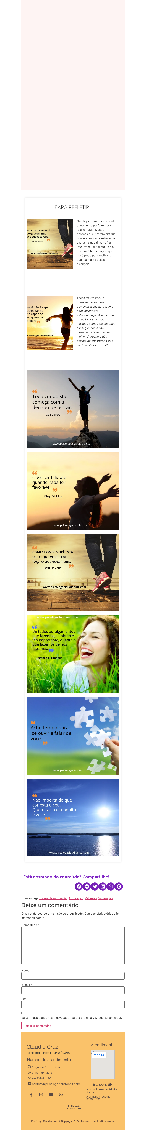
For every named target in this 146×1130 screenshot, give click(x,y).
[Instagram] (41, 1095)
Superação (105, 898)
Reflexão (91, 898)
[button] (79, 886)
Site (24, 999)
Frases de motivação (53, 898)
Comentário (30, 925)
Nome (26, 970)
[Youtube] (51, 1095)
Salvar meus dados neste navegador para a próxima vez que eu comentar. (71, 1017)
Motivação (76, 898)
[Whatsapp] (61, 1095)
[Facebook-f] (31, 1095)
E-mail (26, 984)
